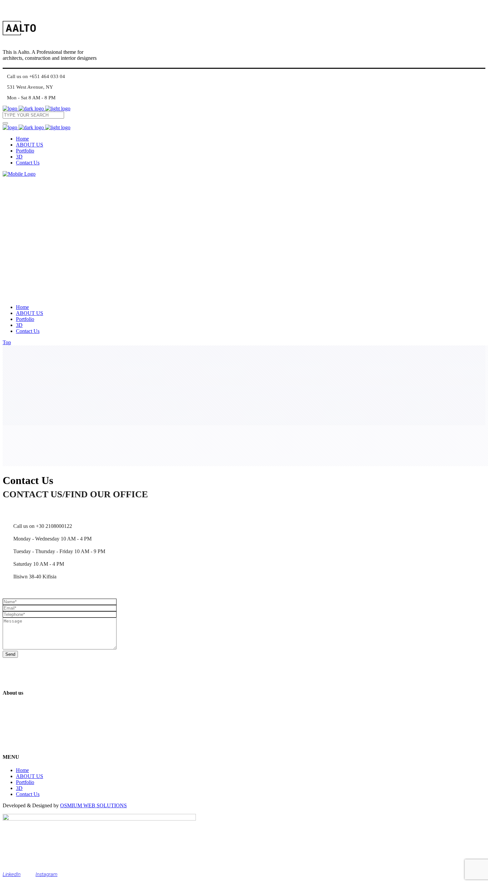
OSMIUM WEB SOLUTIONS (93, 805)
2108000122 (26, 744)
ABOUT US (29, 776)
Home (22, 770)
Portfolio (25, 782)
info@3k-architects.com (38, 732)
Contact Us (28, 794)
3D (19, 788)
